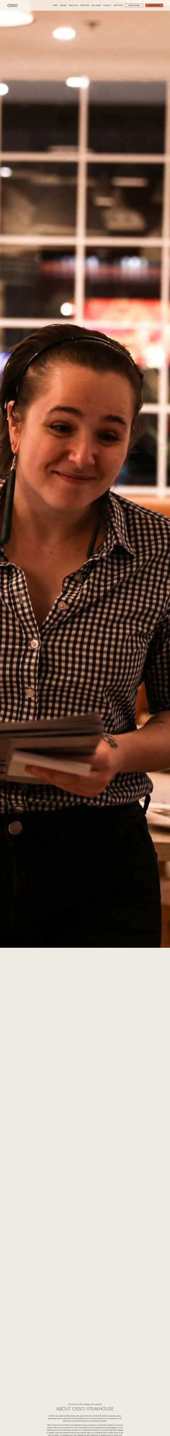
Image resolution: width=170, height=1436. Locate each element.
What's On (73, 5)
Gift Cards (96, 5)
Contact (107, 5)
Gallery (63, 5)
